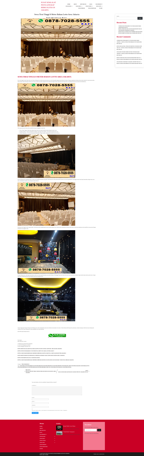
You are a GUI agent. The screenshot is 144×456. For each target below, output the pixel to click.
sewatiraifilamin (66, 365)
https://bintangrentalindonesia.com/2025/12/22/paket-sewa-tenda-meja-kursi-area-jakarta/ (41, 355)
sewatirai (22, 365)
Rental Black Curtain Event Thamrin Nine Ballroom (130, 31)
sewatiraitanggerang (57, 367)
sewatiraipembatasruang (44, 367)
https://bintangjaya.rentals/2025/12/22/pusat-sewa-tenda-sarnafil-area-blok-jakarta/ (40, 348)
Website (33, 405)
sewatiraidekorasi (48, 365)
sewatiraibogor (38, 365)
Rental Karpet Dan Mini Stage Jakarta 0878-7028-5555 (129, 33)
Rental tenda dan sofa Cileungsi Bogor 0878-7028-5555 (128, 57)
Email (33, 401)
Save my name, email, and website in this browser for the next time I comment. (49, 410)
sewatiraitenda (67, 367)
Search (118, 16)
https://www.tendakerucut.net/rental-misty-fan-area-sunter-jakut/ (36, 350)
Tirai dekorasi (25, 364)
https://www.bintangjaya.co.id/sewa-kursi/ (29, 357)
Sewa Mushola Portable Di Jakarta (126, 30)
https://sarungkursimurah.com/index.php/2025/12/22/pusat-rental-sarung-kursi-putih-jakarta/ (42, 353)
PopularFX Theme (44, 454)
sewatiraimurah (32, 367)
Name (33, 397)
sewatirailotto (85, 365)
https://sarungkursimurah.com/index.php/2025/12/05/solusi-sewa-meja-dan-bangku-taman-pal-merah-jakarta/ (46, 359)
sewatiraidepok (57, 365)
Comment (34, 385)
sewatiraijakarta (76, 365)
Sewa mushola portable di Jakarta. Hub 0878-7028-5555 (128, 61)
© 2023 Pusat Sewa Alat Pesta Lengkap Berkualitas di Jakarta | (55, 453)
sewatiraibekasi (29, 365)
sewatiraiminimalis (23, 367)
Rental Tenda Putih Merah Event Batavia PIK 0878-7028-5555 (129, 59)
